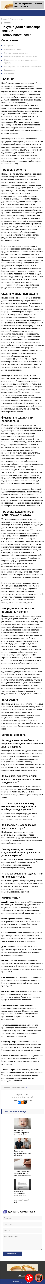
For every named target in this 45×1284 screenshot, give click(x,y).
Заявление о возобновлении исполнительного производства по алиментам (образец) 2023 (21, 1197)
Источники (9, 74)
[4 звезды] (19, 1097)
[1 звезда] (13, 1097)
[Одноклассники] (22, 1102)
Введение (8, 46)
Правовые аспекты (13, 49)
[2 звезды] (15, 1097)
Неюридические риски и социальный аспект (24, 66)
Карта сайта (22, 1275)
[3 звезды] (17, 1097)
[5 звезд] (21, 1097)
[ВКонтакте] (19, 1102)
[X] (25, 1102)
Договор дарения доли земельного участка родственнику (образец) (22, 1173)
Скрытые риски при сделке (16, 53)
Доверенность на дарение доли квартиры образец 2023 (22, 1153)
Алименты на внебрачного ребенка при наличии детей (21, 1133)
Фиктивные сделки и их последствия (20, 56)
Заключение (9, 70)
